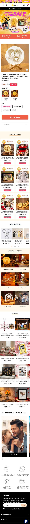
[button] (14, 31)
